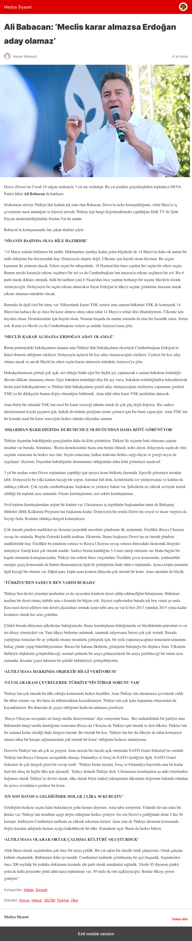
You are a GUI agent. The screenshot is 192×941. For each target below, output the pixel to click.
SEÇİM (49, 900)
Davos (24, 900)
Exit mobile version (96, 933)
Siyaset (42, 890)
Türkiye (63, 900)
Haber (29, 890)
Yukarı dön (180, 919)
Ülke (74, 900)
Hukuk (37, 900)
